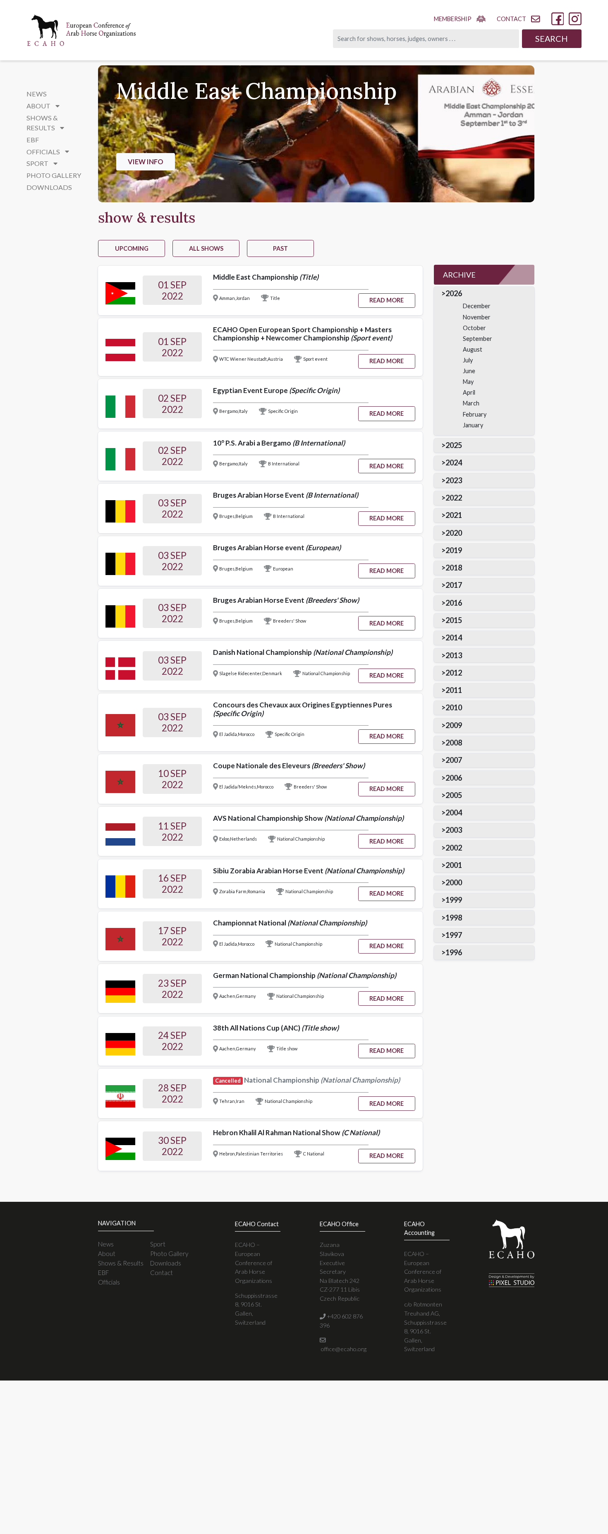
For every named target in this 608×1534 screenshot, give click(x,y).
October (474, 327)
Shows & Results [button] (42, 123)
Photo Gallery (53, 175)
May (468, 381)
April (469, 392)
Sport (157, 1244)
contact (511, 18)
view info (145, 161)
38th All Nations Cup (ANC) (276, 1027)
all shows (206, 248)
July (468, 360)
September (477, 338)
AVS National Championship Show (308, 818)
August (472, 349)
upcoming (131, 248)
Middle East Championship (265, 277)
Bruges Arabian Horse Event (285, 495)
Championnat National (290, 922)
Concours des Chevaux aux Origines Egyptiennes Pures (302, 709)
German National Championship (304, 975)
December (477, 305)
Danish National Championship (303, 652)
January (473, 425)
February (474, 414)
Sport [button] (38, 163)
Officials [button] (43, 152)
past (280, 248)
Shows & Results (121, 1263)
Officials (109, 1282)
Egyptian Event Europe (276, 390)
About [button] (39, 106)
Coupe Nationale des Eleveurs (289, 765)
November (477, 317)
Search (551, 38)
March (471, 403)
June (469, 370)
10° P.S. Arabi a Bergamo (279, 443)
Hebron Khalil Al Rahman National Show (296, 1132)
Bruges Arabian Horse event (277, 547)
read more (386, 300)
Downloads (49, 187)
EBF (32, 140)
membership (453, 18)
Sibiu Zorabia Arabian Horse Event (308, 870)
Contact (161, 1272)
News (36, 94)
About (106, 1253)
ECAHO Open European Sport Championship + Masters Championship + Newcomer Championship (302, 334)
